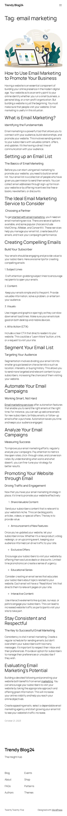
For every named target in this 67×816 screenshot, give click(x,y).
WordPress (57, 809)
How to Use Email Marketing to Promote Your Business (33, 76)
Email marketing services (19, 404)
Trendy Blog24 (14, 5)
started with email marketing (28, 217)
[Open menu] (60, 5)
